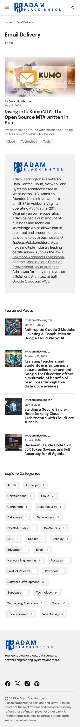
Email (42, 550)
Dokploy (60, 539)
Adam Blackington (26, 179)
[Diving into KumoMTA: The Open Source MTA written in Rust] (40, 77)
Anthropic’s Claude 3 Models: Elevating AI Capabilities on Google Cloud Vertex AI (49, 334)
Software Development (25, 582)
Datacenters (48, 517)
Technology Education (24, 603)
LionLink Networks (42, 198)
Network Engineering (24, 560)
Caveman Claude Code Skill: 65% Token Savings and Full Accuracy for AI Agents (48, 449)
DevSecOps (54, 528)
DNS (12, 539)
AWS (45, 281)
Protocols (54, 571)
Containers (17, 507)
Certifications (19, 496)
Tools (46, 141)
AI (11, 485)
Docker (35, 539)
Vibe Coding (52, 614)
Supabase (16, 592)
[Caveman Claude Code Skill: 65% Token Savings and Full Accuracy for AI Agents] (13, 442)
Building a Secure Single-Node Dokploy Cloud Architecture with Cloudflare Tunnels (49, 416)
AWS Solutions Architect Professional (38, 254)
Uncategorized (19, 614)
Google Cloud (23, 281)
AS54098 (36, 208)
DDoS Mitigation (20, 528)
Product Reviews (21, 571)
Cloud (11, 141)
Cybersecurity (49, 507)
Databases (17, 517)
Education (16, 550)
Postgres (59, 560)
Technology (29, 141)
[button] (7, 7)
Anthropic (35, 485)
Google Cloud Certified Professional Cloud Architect (37, 264)
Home (8, 22)
